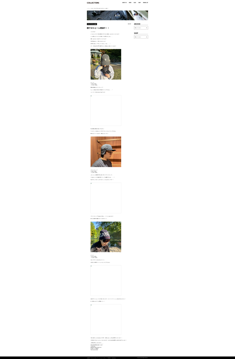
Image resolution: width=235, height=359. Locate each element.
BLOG (135, 2)
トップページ (89, 8)
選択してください (138, 27)
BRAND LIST (145, 2)
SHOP (139, 2)
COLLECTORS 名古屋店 (97, 8)
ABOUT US (124, 2)
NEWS (130, 2)
